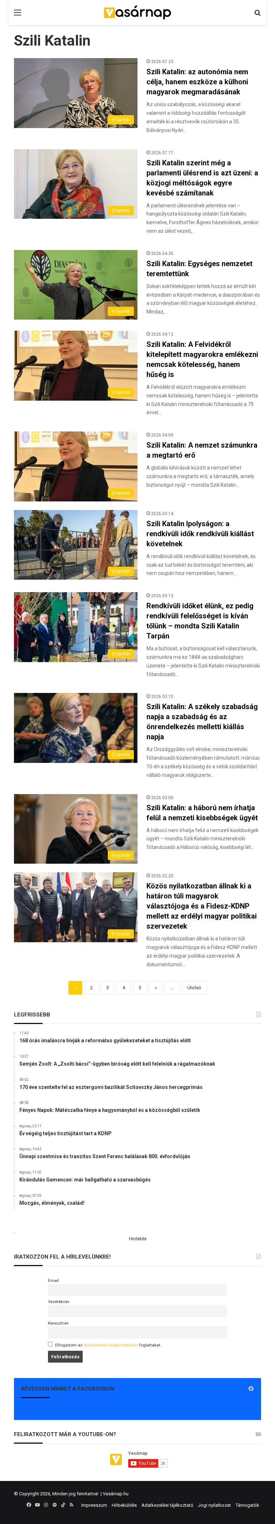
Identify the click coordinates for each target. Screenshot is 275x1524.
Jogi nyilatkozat (214, 1505)
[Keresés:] (257, 15)
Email (53, 1280)
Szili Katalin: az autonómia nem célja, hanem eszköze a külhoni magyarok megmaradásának (197, 81)
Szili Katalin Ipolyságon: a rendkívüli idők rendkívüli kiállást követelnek (200, 533)
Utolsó (194, 987)
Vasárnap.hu (116, 1493)
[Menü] (17, 15)
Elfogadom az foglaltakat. (108, 1345)
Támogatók (247, 1505)
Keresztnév (58, 1323)
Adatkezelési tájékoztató (167, 1505)
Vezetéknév (58, 1301)
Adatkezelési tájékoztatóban (110, 1345)
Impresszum (94, 1505)
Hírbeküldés (124, 1505)
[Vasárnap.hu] (137, 12)
